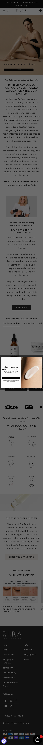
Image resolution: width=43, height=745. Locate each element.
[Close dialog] (2, 357)
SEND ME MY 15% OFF (11, 378)
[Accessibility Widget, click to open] (4, 741)
